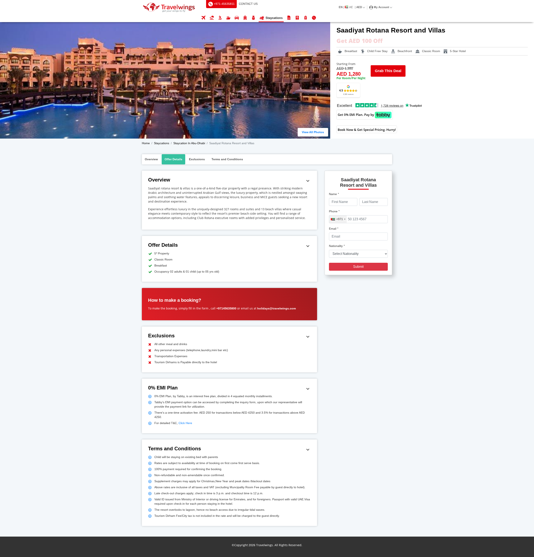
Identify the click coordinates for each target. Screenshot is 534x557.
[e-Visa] (297, 18)
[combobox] (338, 219)
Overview (151, 159)
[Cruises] (228, 18)
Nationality (337, 246)
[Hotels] (245, 18)
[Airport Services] (305, 18)
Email (333, 228)
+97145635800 (226, 308)
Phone (334, 211)
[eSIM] (289, 18)
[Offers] (314, 18)
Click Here (185, 423)
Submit (358, 266)
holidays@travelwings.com (276, 308)
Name (334, 194)
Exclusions (197, 159)
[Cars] (237, 18)
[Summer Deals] (220, 18)
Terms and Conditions (227, 159)
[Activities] (253, 18)
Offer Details (173, 159)
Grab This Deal (388, 71)
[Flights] (203, 18)
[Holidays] (212, 18)
